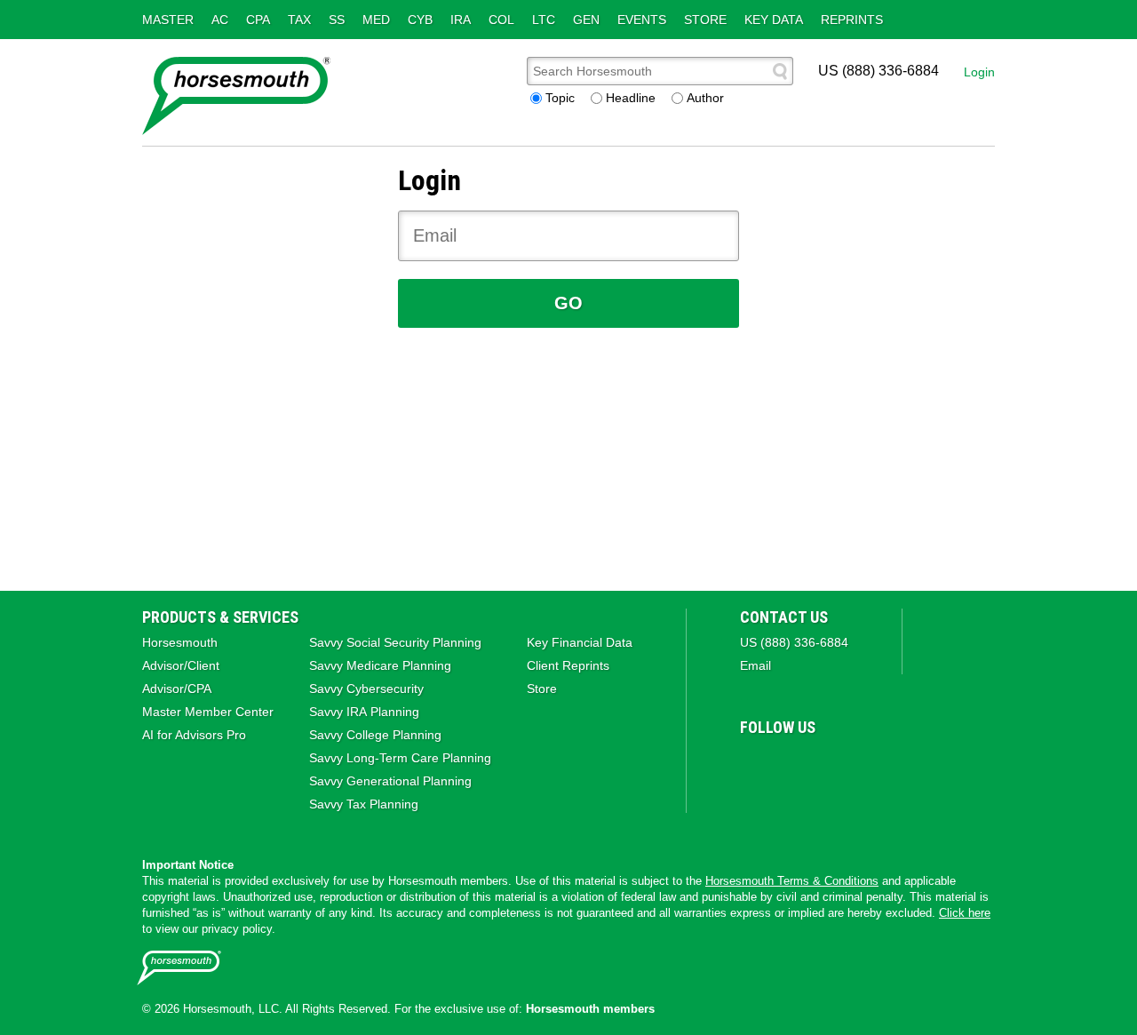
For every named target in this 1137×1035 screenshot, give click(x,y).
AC (219, 19)
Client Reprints (568, 665)
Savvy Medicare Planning (380, 665)
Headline (631, 98)
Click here (964, 913)
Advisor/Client (180, 665)
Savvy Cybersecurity (366, 688)
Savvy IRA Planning (364, 712)
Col (501, 19)
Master (168, 19)
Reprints (852, 19)
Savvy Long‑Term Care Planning (400, 758)
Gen (586, 19)
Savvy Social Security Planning (395, 642)
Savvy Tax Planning (363, 804)
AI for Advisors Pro (194, 735)
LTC (543, 19)
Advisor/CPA (176, 688)
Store (705, 19)
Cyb (420, 19)
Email (755, 665)
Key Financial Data (579, 642)
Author (705, 98)
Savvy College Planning (375, 735)
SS (337, 19)
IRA (460, 19)
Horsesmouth (180, 642)
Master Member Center (208, 712)
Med (376, 19)
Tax (299, 19)
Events (641, 19)
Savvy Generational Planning (390, 781)
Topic (560, 98)
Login (979, 72)
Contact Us (784, 617)
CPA (258, 19)
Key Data (773, 19)
